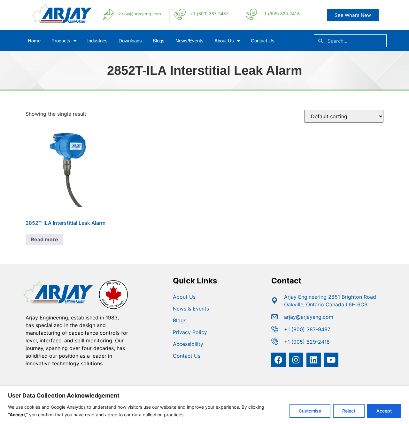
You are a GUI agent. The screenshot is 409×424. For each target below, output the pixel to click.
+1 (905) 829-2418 (281, 13)
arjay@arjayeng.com (140, 13)
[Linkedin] (313, 360)
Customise (310, 410)
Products (60, 40)
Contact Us (262, 40)
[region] (204, 405)
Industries (97, 40)
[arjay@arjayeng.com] (108, 14)
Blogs (159, 40)
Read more (44, 239)
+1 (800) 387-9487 (209, 13)
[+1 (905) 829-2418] (251, 14)
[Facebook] (278, 360)
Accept (384, 410)
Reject (348, 410)
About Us (224, 40)
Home (34, 40)
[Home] (59, 23)
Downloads (130, 40)
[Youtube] (331, 360)
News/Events (189, 40)
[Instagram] (296, 360)
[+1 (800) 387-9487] (180, 14)
